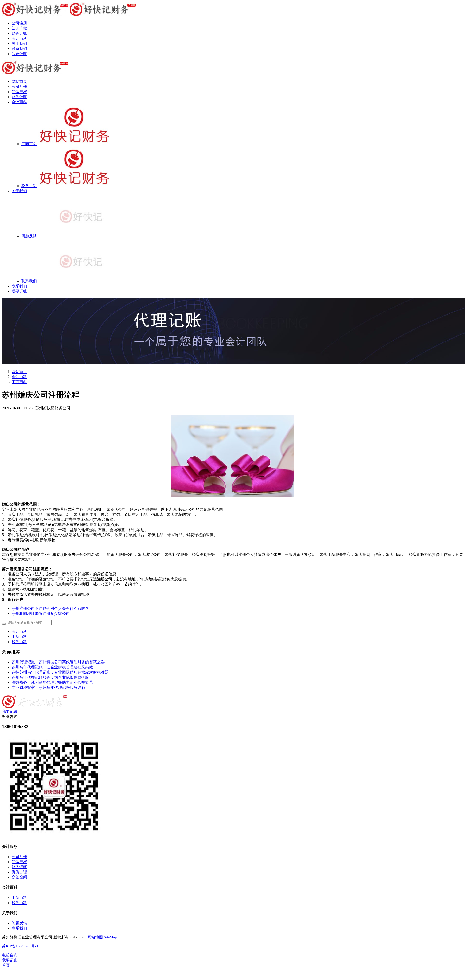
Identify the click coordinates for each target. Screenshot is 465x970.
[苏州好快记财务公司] (232, 9)
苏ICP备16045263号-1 (20, 946)
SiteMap (110, 937)
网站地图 (95, 937)
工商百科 (19, 382)
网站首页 (19, 82)
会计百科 (19, 377)
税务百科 (19, 642)
